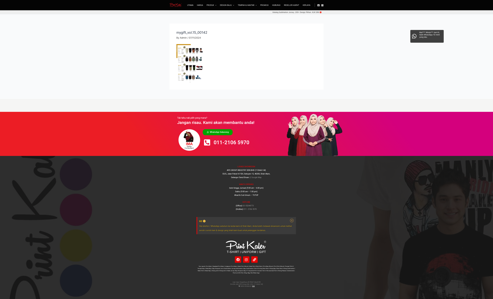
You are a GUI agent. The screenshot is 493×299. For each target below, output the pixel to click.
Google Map (256, 177)
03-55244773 (248, 206)
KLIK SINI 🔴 (317, 12)
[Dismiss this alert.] (292, 220)
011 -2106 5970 (250, 209)
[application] (215, 5)
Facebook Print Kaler (218, 266)
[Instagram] (322, 5)
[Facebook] (318, 5)
